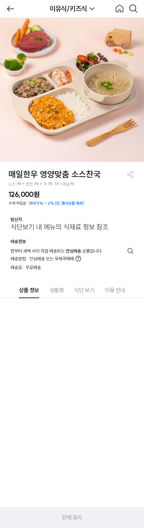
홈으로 (120, 9)
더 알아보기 (78, 258)
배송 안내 (131, 251)
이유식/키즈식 (68, 8)
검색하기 (134, 9)
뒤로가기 (10, 9)
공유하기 (130, 174)
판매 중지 (72, 517)
